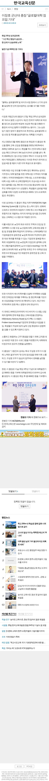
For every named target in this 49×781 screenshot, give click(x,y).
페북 (4, 28)
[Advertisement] (24, 463)
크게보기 (42, 25)
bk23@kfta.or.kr (18, 421)
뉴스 (9, 9)
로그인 (19, 766)
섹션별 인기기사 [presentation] (25, 614)
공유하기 (46, 8)
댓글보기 (13, 491)
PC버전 (29, 766)
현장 (16, 9)
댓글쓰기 (36, 491)
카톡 (13, 28)
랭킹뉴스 (6, 517)
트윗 (9, 28)
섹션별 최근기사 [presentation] (9, 614)
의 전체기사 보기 (33, 417)
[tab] (9, 614)
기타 (18, 28)
